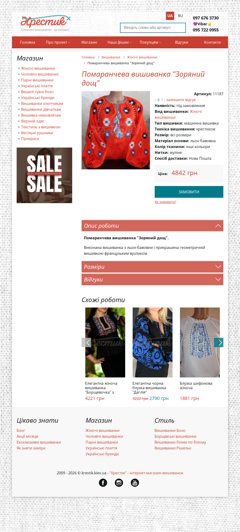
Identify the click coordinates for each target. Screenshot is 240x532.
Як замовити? (165, 202)
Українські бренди (37, 97)
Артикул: (203, 93)
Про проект (56, 42)
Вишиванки (110, 57)
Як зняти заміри (31, 448)
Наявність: (165, 105)
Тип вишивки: (169, 123)
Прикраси (30, 138)
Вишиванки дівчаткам (41, 109)
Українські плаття (37, 85)
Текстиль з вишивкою (40, 126)
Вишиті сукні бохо (37, 91)
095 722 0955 (206, 30)
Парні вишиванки (37, 80)
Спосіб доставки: (171, 158)
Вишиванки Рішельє (172, 448)
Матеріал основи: (172, 140)
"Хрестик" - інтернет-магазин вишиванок (146, 472)
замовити (189, 191)
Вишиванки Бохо (169, 430)
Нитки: (162, 152)
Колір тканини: (170, 146)
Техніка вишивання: (175, 129)
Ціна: (163, 173)
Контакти (212, 42)
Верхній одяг (33, 121)
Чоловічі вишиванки (40, 74)
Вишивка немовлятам (41, 115)
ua (170, 15)
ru (180, 15)
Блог (21, 430)
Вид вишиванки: (172, 111)
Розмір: (162, 134)
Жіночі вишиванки (38, 68)
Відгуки (181, 42)
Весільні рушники (37, 132)
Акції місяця (27, 436)
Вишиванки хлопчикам (42, 103)
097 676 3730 (206, 18)
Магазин (89, 42)
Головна (27, 42)
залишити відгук (181, 99)
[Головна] (45, 31)
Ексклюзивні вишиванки (39, 442)
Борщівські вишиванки (175, 436)
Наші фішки (118, 42)
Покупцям (149, 42)
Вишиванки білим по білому (180, 442)
